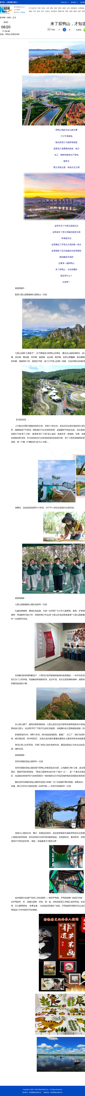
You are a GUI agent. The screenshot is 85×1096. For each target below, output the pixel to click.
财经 (55, 8)
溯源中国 (61, 11)
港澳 (64, 8)
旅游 (70, 11)
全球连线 (81, 8)
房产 (42, 11)
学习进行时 (33, 8)
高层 (39, 8)
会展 (79, 11)
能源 (75, 11)
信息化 (47, 11)
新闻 (9, 17)
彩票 (83, 11)
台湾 (68, 8)
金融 (30, 11)
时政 (43, 8)
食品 (38, 11)
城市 (66, 11)
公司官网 (17, 9)
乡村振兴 (54, 11)
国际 (51, 8)
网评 (59, 8)
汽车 (34, 11)
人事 (47, 8)
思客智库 (74, 8)
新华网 (2, 17)
